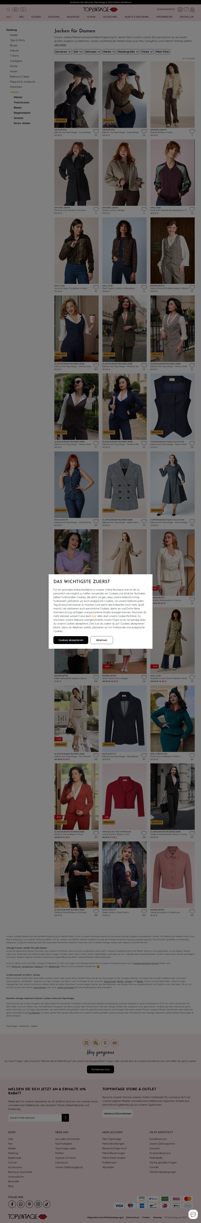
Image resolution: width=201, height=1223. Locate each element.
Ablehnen (101, 640)
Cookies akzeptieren (70, 640)
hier (94, 616)
